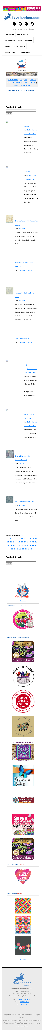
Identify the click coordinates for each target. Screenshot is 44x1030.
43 (12, 549)
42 (36, 545)
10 (8, 538)
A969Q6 (26, 126)
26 (22, 542)
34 (13, 545)
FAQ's (7, 46)
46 (20, 549)
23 (13, 542)
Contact (31, 29)
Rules (25, 29)
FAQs (33, 82)
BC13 (25, 365)
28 (27, 542)
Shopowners (25, 52)
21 (8, 542)
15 (22, 538)
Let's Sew (22, 228)
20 (36, 538)
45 (17, 549)
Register (23, 80)
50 (31, 549)
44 (14, 549)
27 (25, 542)
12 (13, 538)
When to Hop (25, 85)
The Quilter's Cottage (25, 270)
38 (25, 545)
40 (30, 545)
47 (23, 549)
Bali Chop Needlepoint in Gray (24, 501)
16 (24, 538)
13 (16, 538)
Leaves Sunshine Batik (22, 338)
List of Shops (22, 34)
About (20, 29)
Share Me (23, 601)
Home (14, 29)
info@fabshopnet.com (24, 999)
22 (11, 542)
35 (16, 545)
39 (27, 545)
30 (33, 542)
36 (19, 545)
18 (30, 538)
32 (8, 545)
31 (36, 542)
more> (22, 864)
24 (16, 542)
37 (22, 545)
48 (25, 549)
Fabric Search (19, 46)
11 (11, 538)
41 (33, 545)
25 (19, 542)
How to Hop (10, 40)
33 (11, 545)
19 (33, 538)
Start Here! (9, 34)
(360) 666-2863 (23, 1004)
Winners (28, 40)
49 (28, 549)
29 (30, 542)
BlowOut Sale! (11, 52)
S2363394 (27, 171)
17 (27, 538)
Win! (20, 40)
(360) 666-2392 (24, 1002)
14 (19, 538)
